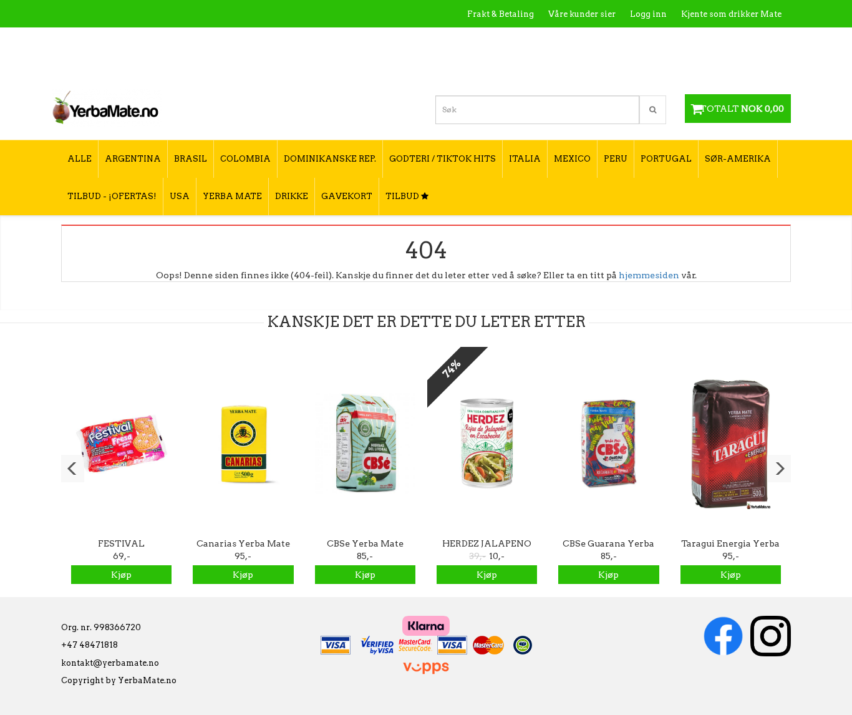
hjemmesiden (649, 275)
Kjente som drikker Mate (731, 14)
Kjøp (121, 575)
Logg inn (648, 14)
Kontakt (603, 41)
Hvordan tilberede (743, 41)
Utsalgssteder (662, 41)
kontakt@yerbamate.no (110, 663)
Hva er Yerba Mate (534, 41)
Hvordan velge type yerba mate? (714, 67)
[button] (72, 468)
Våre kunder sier (582, 14)
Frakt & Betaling (500, 14)
